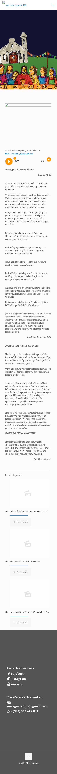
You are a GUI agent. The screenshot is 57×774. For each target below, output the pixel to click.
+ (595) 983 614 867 (24, 711)
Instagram (18, 679)
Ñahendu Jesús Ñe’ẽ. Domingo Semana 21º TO (26, 511)
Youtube (16, 684)
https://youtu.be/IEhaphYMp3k (19, 153)
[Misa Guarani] (14, 5)
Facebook (18, 674)
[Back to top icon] (28, 756)
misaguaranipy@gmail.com (27, 706)
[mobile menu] (52, 4)
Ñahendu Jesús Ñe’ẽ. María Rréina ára (22, 561)
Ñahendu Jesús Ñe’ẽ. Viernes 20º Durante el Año (27, 611)
